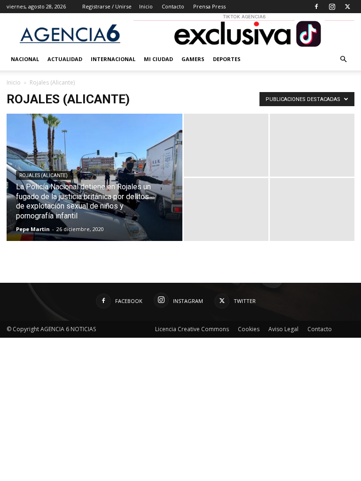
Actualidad (64, 58)
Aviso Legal (283, 329)
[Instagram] (332, 6)
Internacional (113, 58)
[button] (343, 59)
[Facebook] (316, 6)
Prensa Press (209, 6)
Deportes (227, 58)
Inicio (146, 6)
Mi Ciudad (158, 58)
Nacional (25, 58)
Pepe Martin (33, 229)
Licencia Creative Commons (192, 329)
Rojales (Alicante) (43, 175)
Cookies (248, 329)
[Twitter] (347, 6)
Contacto (173, 6)
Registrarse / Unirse (107, 6)
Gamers (192, 58)
